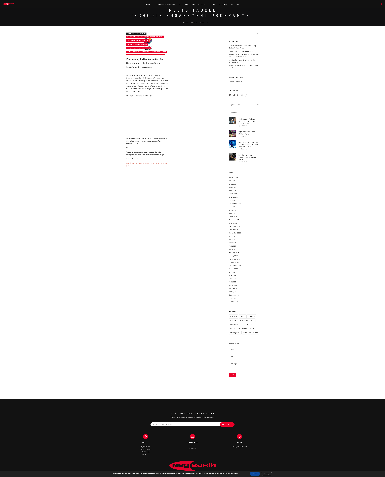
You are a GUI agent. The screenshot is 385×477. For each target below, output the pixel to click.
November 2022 (234, 259)
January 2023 (233, 256)
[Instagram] (242, 96)
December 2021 (234, 295)
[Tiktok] (246, 96)
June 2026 (232, 184)
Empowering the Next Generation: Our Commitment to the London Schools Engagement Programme (145, 63)
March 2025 (233, 217)
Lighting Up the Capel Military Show (241, 51)
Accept (255, 474)
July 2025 (232, 207)
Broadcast (233, 316)
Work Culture (253, 333)
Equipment (234, 320)
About (149, 4)
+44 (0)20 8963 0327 (239, 447)
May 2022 (232, 279)
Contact (223, 4)
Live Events (234, 324)
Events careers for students (137, 40)
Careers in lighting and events (152, 36)
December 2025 (234, 200)
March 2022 (233, 285)
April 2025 (232, 213)
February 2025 (234, 220)
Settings (266, 474)
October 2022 (234, 262)
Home (178, 22)
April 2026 (232, 191)
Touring (252, 328)
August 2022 (233, 269)
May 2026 (232, 187)
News (213, 4)
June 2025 (232, 210)
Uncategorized (235, 333)
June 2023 (232, 243)
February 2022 (234, 288)
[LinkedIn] (238, 96)
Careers (235, 4)
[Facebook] (231, 96)
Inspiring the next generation (138, 51)
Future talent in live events (137, 44)
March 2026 (233, 194)
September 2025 (235, 204)
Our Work (183, 4)
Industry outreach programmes (138, 48)
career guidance (133, 36)
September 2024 (235, 233)
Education (251, 316)
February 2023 (234, 252)
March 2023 (233, 249)
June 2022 (232, 275)
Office (249, 324)
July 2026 (232, 181)
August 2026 (233, 177)
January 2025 (233, 223)
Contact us (192, 449)
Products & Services (165, 4)
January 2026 (233, 197)
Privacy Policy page (231, 473)
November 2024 (234, 230)
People (232, 328)
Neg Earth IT (141, 34)
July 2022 (232, 272)
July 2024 (232, 236)
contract (244, 126)
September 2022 (235, 265)
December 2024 (234, 226)
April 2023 (232, 246)
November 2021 (234, 298)
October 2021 (234, 301)
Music (243, 324)
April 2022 (232, 282)
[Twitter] (235, 96)
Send (232, 375)
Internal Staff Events (247, 320)
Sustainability (199, 4)
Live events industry (158, 51)
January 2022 (233, 292)
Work (245, 333)
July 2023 (232, 239)
